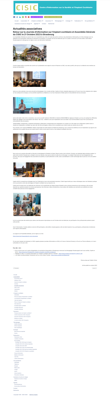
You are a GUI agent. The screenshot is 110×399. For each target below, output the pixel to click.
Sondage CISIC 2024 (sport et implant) (23, 342)
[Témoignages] (62, 21)
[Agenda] (39, 24)
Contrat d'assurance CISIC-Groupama (22, 314)
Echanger (68, 21)
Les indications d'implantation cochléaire (22, 298)
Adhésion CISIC (17, 280)
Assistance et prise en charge (22, 23)
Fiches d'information (18, 353)
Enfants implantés (18, 325)
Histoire (16, 291)
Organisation (17, 289)
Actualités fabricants (18, 307)
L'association (24, 21)
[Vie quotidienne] (93, 21)
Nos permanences (18, 384)
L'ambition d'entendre (18, 338)
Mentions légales (33, 394)
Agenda (36, 23)
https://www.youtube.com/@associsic (60, 255)
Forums (15, 333)
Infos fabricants (17, 303)
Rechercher (51, 23)
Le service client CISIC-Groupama (21, 320)
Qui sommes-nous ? (18, 278)
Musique (16, 365)
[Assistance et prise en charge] (31, 24)
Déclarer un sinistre (18, 318)
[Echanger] (71, 21)
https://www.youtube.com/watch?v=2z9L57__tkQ (70, 253)
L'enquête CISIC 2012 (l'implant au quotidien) (24, 351)
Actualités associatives (19, 285)
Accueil (16, 21)
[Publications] (81, 21)
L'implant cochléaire (36, 21)
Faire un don (17, 287)
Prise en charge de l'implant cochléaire (22, 302)
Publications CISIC (18, 337)
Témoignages (58, 21)
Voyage (16, 369)
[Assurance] (52, 21)
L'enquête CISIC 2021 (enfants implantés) (24, 343)
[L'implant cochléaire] (42, 21)
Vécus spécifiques (18, 327)
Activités (16, 283)
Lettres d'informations (18, 358)
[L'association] (28, 21)
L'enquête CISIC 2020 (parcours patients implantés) (26, 349)
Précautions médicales (19, 374)
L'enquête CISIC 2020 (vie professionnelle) (24, 347)
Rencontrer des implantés (19, 331)
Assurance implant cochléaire (20, 282)
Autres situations (17, 373)
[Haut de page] (108, 396)
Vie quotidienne (89, 21)
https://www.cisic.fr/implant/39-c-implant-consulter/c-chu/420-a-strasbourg (37, 252)
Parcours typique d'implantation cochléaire (23, 296)
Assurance (48, 21)
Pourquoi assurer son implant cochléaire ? (23, 313)
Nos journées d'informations (20, 386)
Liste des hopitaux (18, 300)
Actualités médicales (18, 309)
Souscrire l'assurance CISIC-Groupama (22, 316)
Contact (44, 23)
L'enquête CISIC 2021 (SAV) (21, 345)
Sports (15, 371)
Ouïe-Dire (16, 356)
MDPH (15, 380)
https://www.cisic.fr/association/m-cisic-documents (25, 236)
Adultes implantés (18, 324)
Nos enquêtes (17, 340)
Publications (78, 21)
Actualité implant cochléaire (20, 305)
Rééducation (17, 367)
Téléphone (16, 364)
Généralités (16, 294)
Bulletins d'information (18, 354)
